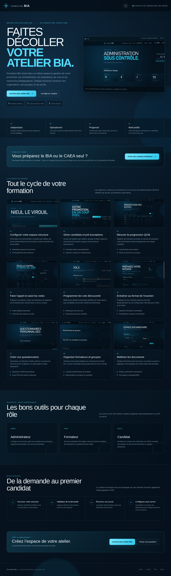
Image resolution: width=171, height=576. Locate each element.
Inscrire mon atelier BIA (19, 94)
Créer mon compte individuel (140, 156)
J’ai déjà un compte (49, 94)
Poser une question (147, 542)
